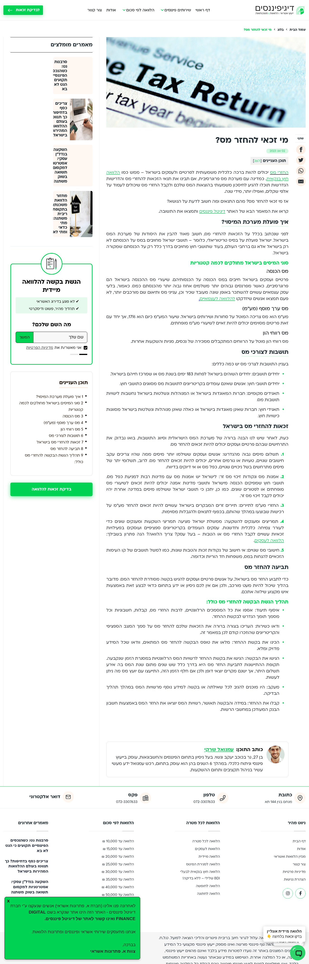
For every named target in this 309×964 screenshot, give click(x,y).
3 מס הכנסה (73, 416)
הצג (257, 160)
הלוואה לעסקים (269, 540)
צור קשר (94, 10)
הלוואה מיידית (209, 856)
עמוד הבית (298, 30)
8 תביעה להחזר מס (66, 448)
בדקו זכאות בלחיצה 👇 (284, 933)
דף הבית (299, 841)
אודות (111, 10)
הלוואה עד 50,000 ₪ (118, 895)
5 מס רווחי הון (72, 429)
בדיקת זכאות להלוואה (51, 489)
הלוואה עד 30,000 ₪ (118, 871)
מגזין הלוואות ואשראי (290, 856)
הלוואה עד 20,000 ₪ (118, 856)
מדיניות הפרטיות (39, 347)
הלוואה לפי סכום (140, 10)
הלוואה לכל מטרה (206, 841)
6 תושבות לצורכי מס (66, 435)
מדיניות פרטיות (294, 871)
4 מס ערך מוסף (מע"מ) (63, 422)
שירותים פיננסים (177, 10)
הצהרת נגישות (295, 879)
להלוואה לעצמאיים (217, 299)
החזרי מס (279, 172)
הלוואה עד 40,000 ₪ (118, 887)
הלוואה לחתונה (208, 893)
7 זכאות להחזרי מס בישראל (60, 442)
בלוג (281, 30)
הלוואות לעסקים (207, 849)
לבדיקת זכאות (28, 9)
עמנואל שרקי (219, 749)
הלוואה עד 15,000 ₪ (118, 849)
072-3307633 (204, 802)
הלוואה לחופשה (208, 886)
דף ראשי (202, 10)
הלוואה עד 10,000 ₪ (118, 841)
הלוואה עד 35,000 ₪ (118, 879)
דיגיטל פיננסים (212, 211)
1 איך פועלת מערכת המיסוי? (59, 396)
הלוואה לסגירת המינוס (203, 864)
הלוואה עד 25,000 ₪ (118, 864)
